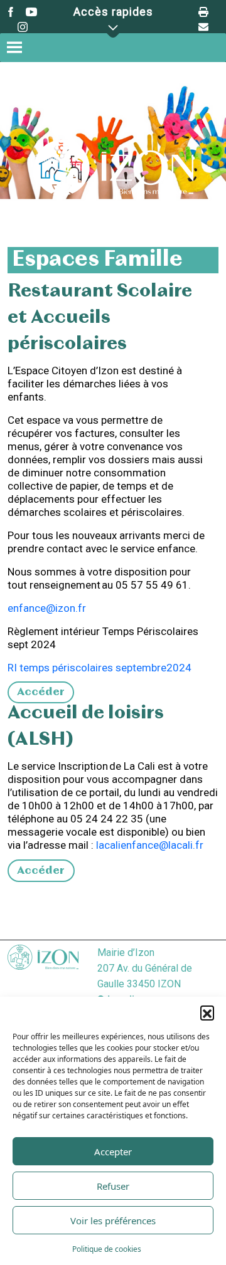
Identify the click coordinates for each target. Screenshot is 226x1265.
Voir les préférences (113, 1220)
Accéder (41, 692)
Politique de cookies (106, 1249)
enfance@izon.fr (47, 608)
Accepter (113, 1151)
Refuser (113, 1186)
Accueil (77, 205)
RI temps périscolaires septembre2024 (99, 667)
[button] (207, 1012)
